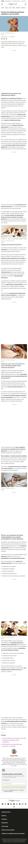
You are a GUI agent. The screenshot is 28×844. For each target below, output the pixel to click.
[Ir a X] (5, 804)
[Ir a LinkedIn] (11, 804)
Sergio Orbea (4, 36)
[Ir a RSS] (14, 807)
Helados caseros (16, 1)
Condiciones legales (13, 790)
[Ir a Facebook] (2, 804)
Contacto (4, 819)
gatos (13, 123)
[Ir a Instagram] (8, 804)
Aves (10, 7)
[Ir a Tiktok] (17, 804)
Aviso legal (5, 826)
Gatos (6, 7)
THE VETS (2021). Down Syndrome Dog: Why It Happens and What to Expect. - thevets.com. (14, 740)
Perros (2, 7)
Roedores (18, 7)
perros (9, 123)
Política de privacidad (8, 830)
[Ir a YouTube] (14, 804)
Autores (4, 815)
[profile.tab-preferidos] (2, 39)
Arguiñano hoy (8, 1)
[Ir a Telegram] (25, 804)
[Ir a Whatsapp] (22, 804)
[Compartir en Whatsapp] (4, 39)
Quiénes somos (6, 812)
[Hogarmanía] (13, 4)
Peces (13, 7)
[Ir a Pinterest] (20, 804)
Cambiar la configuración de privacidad (13, 833)
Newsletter (5, 822)
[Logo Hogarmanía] (14, 801)
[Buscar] (25, 4)
